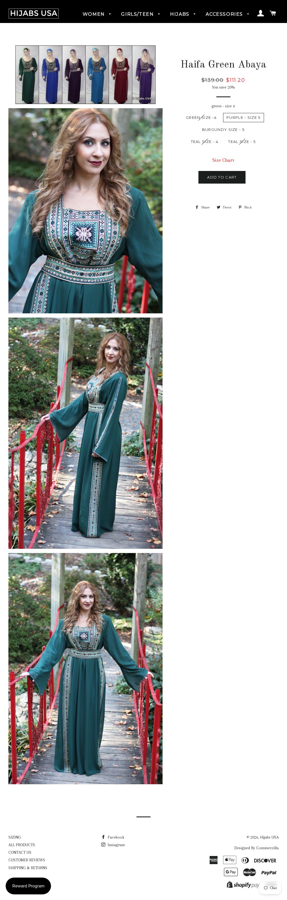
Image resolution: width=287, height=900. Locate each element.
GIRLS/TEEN (138, 14)
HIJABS (180, 14)
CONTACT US (19, 852)
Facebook (115, 837)
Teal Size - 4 (205, 141)
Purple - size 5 (243, 117)
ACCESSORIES (225, 14)
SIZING (14, 837)
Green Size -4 (201, 117)
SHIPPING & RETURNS (27, 868)
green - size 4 (223, 106)
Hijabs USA (269, 837)
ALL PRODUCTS (21, 845)
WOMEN (95, 14)
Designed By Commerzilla (256, 848)
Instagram (116, 845)
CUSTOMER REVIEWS (26, 860)
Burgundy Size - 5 (223, 129)
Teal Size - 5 (242, 141)
